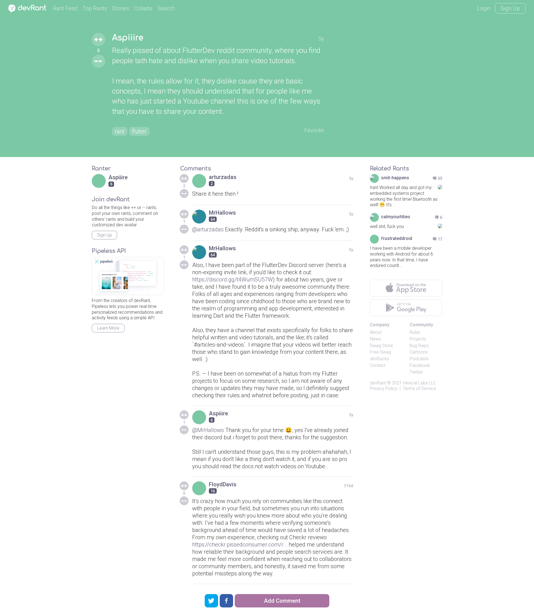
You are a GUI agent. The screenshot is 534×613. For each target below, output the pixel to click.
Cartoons (419, 352)
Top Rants (95, 8)
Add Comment (282, 600)
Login (483, 8)
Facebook (420, 365)
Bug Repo (419, 345)
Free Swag (380, 352)
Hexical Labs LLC (419, 383)
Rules (415, 332)
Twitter (416, 372)
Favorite (314, 130)
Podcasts (419, 358)
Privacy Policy (383, 388)
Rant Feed (65, 8)
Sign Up (510, 8)
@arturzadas (208, 229)
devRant (378, 383)
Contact (377, 365)
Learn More (108, 328)
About (376, 332)
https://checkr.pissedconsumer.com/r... (239, 544)
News (375, 339)
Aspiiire (127, 37)
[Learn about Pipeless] (128, 276)
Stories (120, 8)
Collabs (143, 8)
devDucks (379, 358)
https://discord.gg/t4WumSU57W (232, 279)
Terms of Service (419, 388)
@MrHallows (208, 430)
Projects (418, 339)
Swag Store (381, 345)
